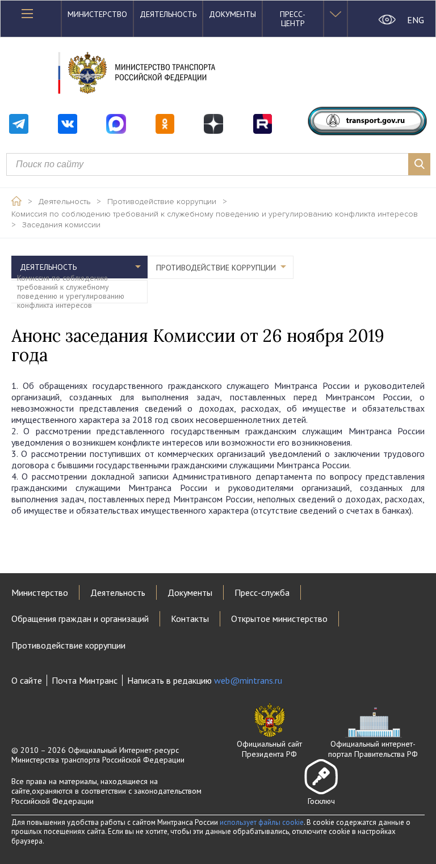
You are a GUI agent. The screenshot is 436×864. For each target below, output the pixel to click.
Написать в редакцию (204, 680)
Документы (232, 14)
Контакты (190, 618)
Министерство (97, 14)
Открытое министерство (279, 618)
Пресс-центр (292, 18)
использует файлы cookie (262, 822)
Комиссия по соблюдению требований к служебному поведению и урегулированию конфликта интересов (214, 214)
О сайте (26, 680)
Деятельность (168, 14)
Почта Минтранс (85, 680)
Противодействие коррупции (161, 201)
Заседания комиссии (61, 225)
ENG (415, 20)
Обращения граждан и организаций (80, 618)
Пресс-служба (262, 592)
